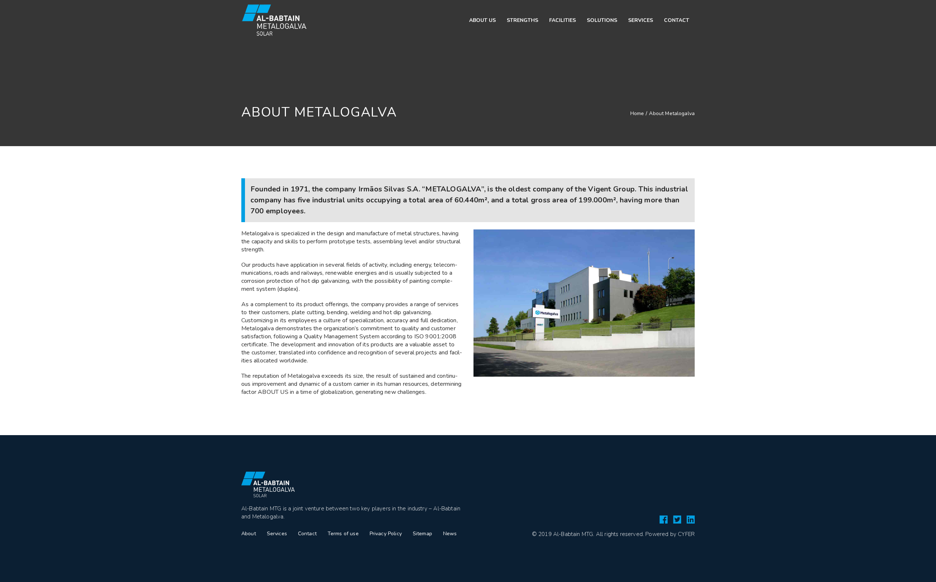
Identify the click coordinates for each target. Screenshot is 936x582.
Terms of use (343, 533)
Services (277, 533)
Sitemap (422, 533)
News (450, 533)
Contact (307, 533)
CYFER (686, 534)
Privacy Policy (386, 533)
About (248, 533)
